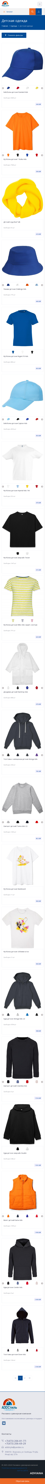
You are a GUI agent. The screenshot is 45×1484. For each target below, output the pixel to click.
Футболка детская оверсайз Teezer (16, 558)
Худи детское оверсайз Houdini (14, 1153)
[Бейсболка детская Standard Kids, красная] (18, 88)
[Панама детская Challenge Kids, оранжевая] (27, 285)
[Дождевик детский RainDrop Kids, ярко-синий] (27, 688)
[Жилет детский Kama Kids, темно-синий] (18, 1216)
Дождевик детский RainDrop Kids (15, 692)
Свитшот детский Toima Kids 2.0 (15, 826)
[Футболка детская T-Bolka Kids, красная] (37, 155)
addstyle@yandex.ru (14, 1447)
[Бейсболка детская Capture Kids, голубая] (8, 419)
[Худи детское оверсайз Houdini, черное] (18, 1149)
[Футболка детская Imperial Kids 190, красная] (37, 486)
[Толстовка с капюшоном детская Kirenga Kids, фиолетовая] (37, 755)
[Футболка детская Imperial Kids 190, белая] (8, 486)
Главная (5, 26)
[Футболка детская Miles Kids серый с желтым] (13, 620)
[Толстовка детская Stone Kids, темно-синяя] (8, 1350)
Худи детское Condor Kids (12, 1287)
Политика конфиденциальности (14, 1468)
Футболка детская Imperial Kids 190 (16, 490)
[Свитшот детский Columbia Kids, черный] (8, 1081)
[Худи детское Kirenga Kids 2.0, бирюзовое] (27, 1014)
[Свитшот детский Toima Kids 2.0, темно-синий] (27, 822)
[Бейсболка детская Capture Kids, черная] (18, 419)
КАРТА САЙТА (22, 1470)
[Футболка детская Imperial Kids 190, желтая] (27, 486)
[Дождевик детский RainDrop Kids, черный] (18, 688)
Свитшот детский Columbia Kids (15, 1086)
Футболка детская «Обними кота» (16, 952)
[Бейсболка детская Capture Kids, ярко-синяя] (27, 419)
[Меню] (40, 4)
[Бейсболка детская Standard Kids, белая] (27, 88)
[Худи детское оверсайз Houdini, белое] (27, 1149)
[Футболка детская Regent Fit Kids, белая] (22, 352)
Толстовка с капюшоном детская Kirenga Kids (20, 759)
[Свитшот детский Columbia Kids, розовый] (37, 1081)
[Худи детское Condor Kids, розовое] (37, 1283)
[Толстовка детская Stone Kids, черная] (27, 1350)
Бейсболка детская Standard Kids (15, 92)
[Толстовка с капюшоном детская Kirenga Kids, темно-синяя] (18, 755)
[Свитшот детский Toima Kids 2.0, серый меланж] (8, 822)
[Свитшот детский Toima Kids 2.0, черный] (18, 822)
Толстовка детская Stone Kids (14, 1354)
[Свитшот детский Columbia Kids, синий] (18, 1081)
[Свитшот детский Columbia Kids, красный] (27, 1081)
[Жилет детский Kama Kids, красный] (37, 1216)
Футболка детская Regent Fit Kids (15, 356)
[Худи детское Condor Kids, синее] (18, 1283)
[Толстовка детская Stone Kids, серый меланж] (18, 1350)
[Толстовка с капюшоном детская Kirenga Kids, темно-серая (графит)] (27, 755)
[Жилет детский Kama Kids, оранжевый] (8, 1216)
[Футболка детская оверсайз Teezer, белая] (27, 553)
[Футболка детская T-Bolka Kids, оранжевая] (8, 155)
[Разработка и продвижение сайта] (36, 1473)
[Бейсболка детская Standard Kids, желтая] (37, 88)
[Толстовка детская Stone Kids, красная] (37, 1350)
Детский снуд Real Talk (11, 222)
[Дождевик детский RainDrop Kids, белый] (8, 688)
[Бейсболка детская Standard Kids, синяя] (8, 88)
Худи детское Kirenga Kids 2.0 (14, 1019)
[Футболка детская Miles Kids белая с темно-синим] (22, 620)
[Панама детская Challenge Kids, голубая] (37, 285)
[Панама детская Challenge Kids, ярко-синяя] (8, 285)
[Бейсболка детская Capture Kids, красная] (37, 419)
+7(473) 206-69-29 (15, 1443)
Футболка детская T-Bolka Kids (15, 159)
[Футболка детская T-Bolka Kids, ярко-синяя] (27, 155)
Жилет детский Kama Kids (12, 1220)
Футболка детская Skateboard (14, 889)
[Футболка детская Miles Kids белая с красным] (32, 620)
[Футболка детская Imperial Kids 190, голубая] (18, 486)
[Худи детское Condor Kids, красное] (27, 1283)
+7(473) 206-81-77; (15, 1440)
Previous (3, 88)
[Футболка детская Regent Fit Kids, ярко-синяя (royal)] (13, 352)
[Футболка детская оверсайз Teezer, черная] (18, 553)
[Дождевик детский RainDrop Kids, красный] (37, 688)
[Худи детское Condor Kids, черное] (8, 1283)
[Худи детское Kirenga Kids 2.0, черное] (37, 1014)
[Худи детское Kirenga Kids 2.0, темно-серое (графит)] (8, 1014)
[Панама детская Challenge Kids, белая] (18, 285)
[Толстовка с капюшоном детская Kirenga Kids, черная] (8, 755)
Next (42, 88)
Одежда (13, 26)
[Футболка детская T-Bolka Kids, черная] (18, 155)
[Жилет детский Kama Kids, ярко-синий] (27, 1216)
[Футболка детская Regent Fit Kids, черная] (32, 352)
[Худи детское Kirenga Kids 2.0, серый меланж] (18, 1014)
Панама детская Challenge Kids (14, 289)
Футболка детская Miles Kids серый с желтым (20, 625)
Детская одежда (26, 26)
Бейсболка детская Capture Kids (15, 423)
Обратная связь (22, 1481)
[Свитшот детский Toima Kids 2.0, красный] (37, 822)
